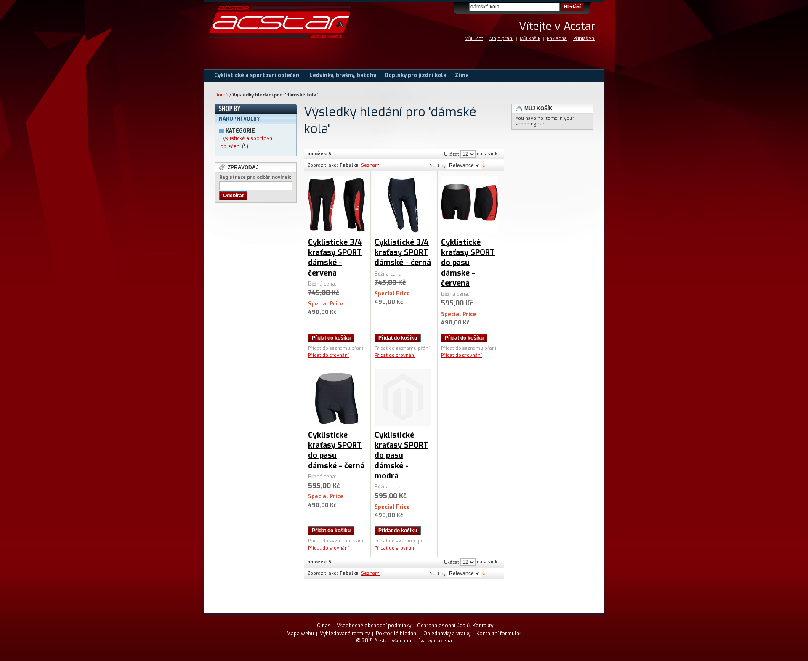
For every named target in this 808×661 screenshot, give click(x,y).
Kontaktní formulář (498, 633)
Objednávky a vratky (446, 633)
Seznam (370, 165)
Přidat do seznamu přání (335, 348)
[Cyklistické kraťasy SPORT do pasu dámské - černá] (336, 397)
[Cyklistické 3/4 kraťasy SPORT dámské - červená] (336, 204)
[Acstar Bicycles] (279, 22)
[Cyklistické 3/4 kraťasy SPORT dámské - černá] (403, 204)
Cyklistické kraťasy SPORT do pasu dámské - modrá (401, 455)
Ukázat (451, 154)
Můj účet (474, 38)
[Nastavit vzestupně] (483, 165)
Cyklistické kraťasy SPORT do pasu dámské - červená (468, 262)
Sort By (438, 165)
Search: (464, 7)
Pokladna (557, 38)
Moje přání (501, 38)
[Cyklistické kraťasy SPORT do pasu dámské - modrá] (403, 397)
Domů (221, 95)
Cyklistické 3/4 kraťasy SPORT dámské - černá (403, 252)
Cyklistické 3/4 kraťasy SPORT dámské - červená (335, 257)
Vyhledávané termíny (345, 633)
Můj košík (530, 38)
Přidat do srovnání (328, 355)
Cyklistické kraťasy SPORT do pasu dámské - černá (336, 450)
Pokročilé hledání (396, 633)
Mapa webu (300, 633)
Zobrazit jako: (322, 165)
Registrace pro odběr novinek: (255, 177)
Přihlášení (584, 38)
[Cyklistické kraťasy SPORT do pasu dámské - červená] (469, 204)
